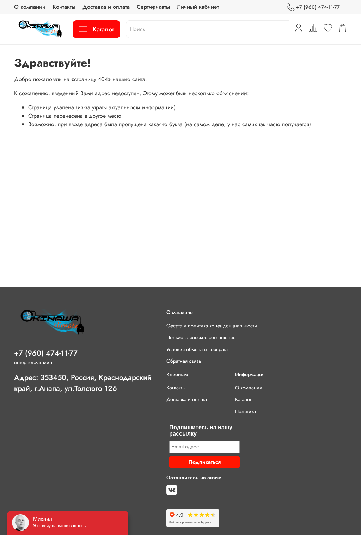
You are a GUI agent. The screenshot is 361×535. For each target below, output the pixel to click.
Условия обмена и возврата (197, 349)
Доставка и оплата (106, 7)
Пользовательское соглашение (200, 337)
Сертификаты (153, 7)
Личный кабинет (198, 7)
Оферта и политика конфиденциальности (211, 325)
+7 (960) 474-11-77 (318, 7)
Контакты (64, 7)
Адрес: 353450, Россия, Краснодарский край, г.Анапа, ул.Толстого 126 (83, 383)
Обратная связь (183, 360)
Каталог (103, 29)
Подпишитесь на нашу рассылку (200, 430)
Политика (245, 411)
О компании (29, 7)
